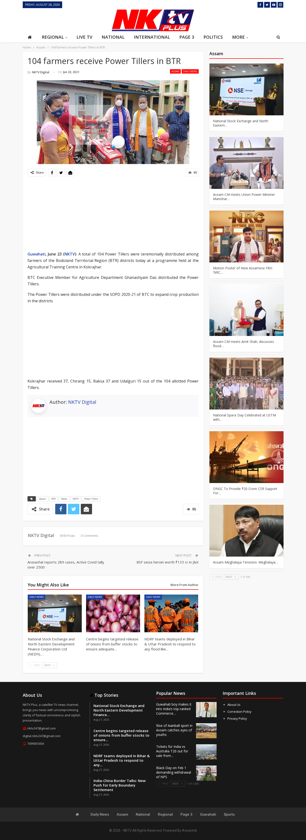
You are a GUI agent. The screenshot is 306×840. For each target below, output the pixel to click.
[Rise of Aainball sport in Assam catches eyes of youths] (206, 731)
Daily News (190, 71)
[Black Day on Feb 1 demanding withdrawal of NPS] (206, 773)
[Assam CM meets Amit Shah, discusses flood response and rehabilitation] (246, 310)
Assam (175, 71)
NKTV (70, 254)
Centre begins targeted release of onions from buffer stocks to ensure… (121, 735)
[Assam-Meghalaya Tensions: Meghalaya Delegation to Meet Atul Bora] (246, 531)
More (238, 37)
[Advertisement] (66, 19)
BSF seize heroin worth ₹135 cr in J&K (168, 562)
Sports (229, 814)
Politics (213, 37)
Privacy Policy (237, 718)
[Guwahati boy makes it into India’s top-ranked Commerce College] (206, 709)
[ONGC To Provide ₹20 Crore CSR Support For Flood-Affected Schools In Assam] (246, 457)
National (113, 37)
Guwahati (36, 254)
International (152, 37)
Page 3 (186, 37)
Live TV (84, 37)
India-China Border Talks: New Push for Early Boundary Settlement (119, 785)
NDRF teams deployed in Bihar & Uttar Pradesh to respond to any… (121, 760)
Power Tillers (91, 498)
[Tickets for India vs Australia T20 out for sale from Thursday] (206, 752)
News (64, 498)
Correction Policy (239, 711)
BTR (53, 498)
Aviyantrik (189, 830)
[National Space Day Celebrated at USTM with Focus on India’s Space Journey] (246, 383)
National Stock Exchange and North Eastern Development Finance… (118, 710)
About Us (233, 704)
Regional (53, 37)
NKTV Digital (82, 402)
